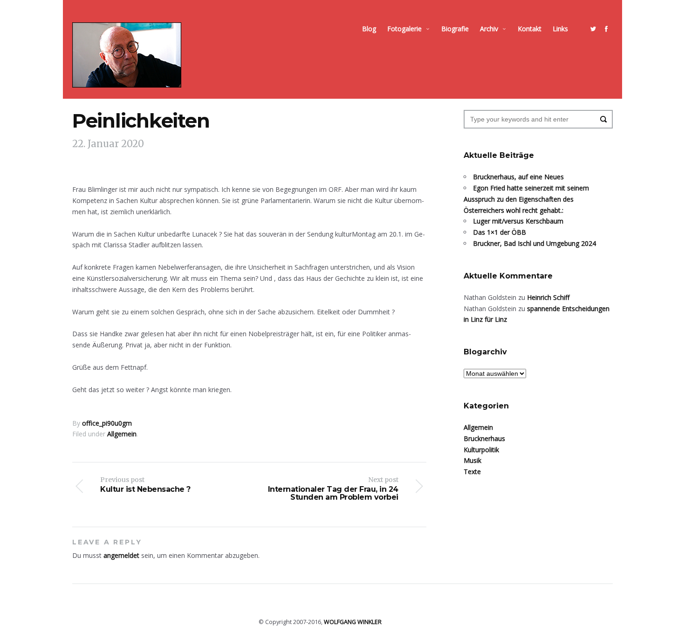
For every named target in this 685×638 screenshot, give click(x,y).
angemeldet (121, 555)
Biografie (455, 28)
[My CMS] (126, 55)
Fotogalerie (404, 28)
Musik (472, 460)
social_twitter (593, 28)
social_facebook (606, 28)
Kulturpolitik (481, 449)
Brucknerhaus (484, 438)
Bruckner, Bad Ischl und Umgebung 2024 (534, 243)
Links (560, 28)
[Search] (603, 119)
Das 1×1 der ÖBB (499, 232)
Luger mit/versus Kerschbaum (518, 221)
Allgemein (122, 433)
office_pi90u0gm (107, 423)
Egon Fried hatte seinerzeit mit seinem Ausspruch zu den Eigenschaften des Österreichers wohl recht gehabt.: (526, 199)
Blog (369, 28)
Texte (472, 471)
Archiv (489, 28)
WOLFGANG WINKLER (353, 622)
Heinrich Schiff (548, 297)
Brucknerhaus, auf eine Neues (518, 176)
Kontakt (529, 28)
